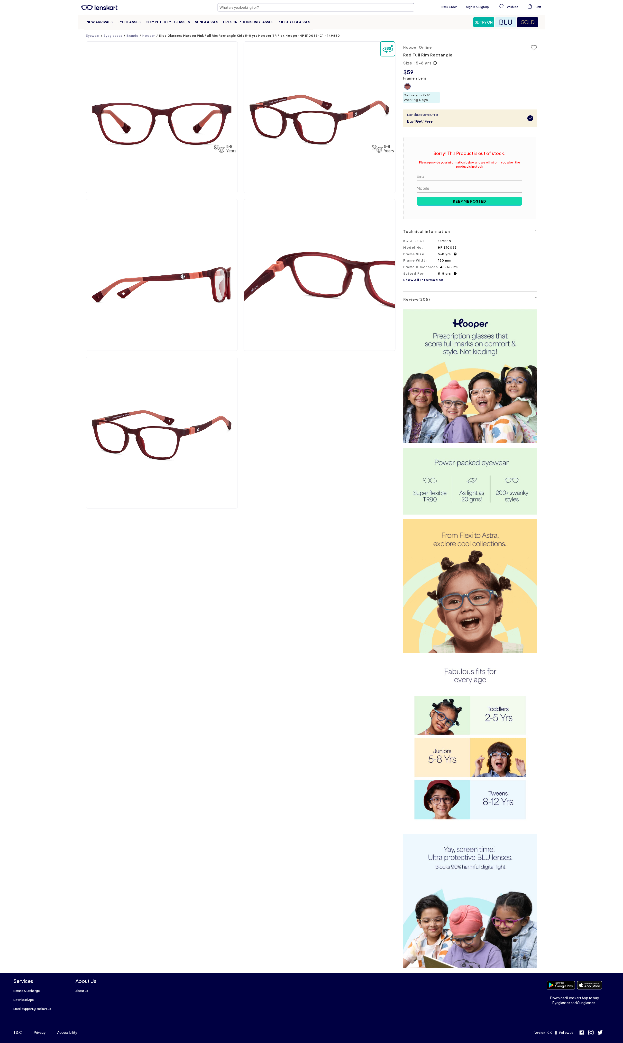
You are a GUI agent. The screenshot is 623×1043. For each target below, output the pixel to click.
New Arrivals (100, 22)
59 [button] (410, 72)
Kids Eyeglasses (294, 22)
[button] (484, 22)
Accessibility (67, 1032)
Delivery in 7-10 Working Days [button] (417, 97)
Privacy (40, 1032)
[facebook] (581, 1033)
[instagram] (591, 1033)
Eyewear (93, 35)
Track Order (449, 7)
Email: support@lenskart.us (32, 1009)
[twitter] (600, 1033)
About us (81, 991)
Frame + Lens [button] (415, 78)
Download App (23, 1000)
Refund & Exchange (26, 991)
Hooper (148, 35)
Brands (132, 35)
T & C (17, 1032)
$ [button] (405, 72)
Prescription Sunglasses (248, 22)
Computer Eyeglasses (168, 22)
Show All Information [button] (423, 280)
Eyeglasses (129, 22)
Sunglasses (206, 22)
